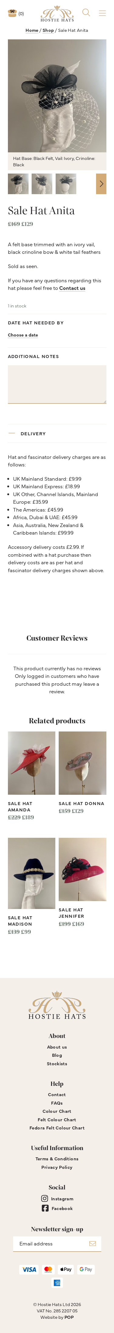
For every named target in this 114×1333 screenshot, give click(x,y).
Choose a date (23, 334)
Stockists (57, 1063)
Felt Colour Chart (57, 1119)
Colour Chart (57, 1111)
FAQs (57, 1102)
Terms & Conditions (57, 1158)
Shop (48, 30)
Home (32, 30)
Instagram (62, 1198)
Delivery (33, 433)
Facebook (62, 1208)
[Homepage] (57, 13)
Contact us (72, 287)
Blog (57, 1055)
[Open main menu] (102, 13)
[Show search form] (86, 13)
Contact (57, 1094)
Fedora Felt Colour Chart (57, 1127)
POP (69, 1317)
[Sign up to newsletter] (92, 1244)
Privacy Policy (56, 1167)
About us (57, 1046)
